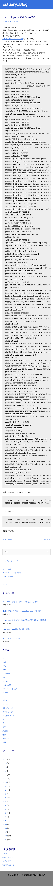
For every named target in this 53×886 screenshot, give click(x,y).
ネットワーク (7, 712)
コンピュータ (7, 708)
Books (4, 585)
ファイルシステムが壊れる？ (13, 638)
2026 (4, 760)
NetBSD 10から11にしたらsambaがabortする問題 (21, 611)
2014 (4, 805)
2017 (4, 794)
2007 (4, 832)
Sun (4, 696)
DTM (4, 666)
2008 (4, 828)
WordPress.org (8, 865)
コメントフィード (9, 861)
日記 (4, 727)
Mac (4, 677)
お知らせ (5, 700)
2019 (4, 786)
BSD (16, 21)
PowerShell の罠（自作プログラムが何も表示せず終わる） (25, 620)
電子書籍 (5, 738)
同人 (4, 719)
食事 (4, 742)
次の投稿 (45, 539)
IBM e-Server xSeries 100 (12, 39)
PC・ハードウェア (9, 689)
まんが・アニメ (8, 716)
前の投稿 (7, 539)
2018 (4, 790)
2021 (4, 779)
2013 (4, 809)
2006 (4, 836)
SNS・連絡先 (7, 576)
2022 (4, 775)
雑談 (4, 735)
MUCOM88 (6, 685)
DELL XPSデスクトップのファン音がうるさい (20, 602)
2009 (4, 824)
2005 (4, 840)
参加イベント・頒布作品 (11, 573)
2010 (4, 821)
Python (5, 693)
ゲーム (5, 704)
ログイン (5, 853)
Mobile (5, 681)
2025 (4, 763)
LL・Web (6, 674)
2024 (4, 767)
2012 (4, 813)
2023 (4, 771)
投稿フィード (7, 857)
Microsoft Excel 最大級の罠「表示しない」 (19, 629)
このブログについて (10, 561)
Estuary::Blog (15, 4)
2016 (4, 798)
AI (3, 658)
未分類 (5, 731)
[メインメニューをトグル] (48, 4)
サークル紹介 (7, 569)
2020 (4, 782)
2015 (4, 801)
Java (4, 670)
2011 (4, 817)
